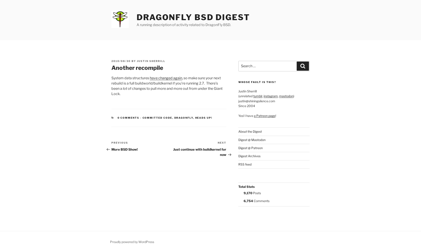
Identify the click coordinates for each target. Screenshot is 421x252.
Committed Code (157, 117)
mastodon (286, 96)
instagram (271, 96)
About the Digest (250, 131)
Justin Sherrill (151, 61)
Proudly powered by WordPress (132, 242)
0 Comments (128, 117)
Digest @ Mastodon (252, 140)
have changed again (166, 78)
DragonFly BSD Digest (193, 17)
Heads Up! (203, 117)
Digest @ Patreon (250, 148)
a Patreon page (264, 116)
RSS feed (245, 164)
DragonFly (183, 117)
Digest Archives (249, 156)
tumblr (257, 96)
